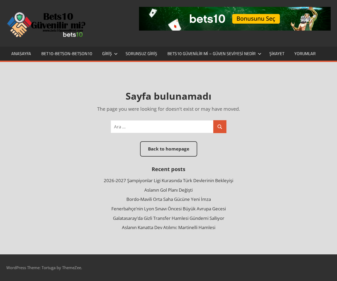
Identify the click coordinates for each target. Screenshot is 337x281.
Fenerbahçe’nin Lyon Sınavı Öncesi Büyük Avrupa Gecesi (168, 209)
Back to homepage (168, 149)
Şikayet (276, 53)
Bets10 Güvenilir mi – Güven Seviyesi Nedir (211, 53)
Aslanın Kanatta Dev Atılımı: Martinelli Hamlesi (168, 227)
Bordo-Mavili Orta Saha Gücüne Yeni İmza (168, 199)
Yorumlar (305, 53)
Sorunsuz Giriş (141, 53)
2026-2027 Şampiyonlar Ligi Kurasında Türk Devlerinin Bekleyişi (168, 180)
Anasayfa (21, 53)
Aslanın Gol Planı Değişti (168, 190)
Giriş (107, 53)
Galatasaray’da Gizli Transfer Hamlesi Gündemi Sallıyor (168, 218)
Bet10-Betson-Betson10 (66, 53)
